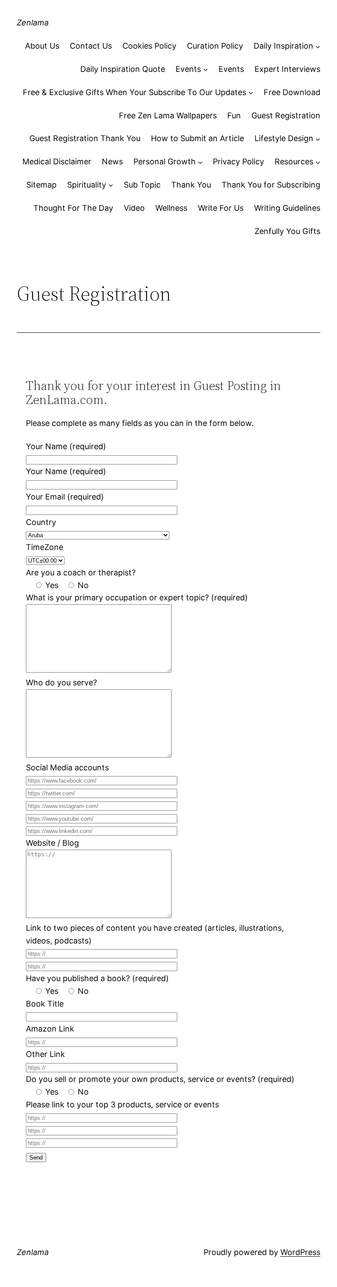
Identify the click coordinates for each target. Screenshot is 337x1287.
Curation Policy (215, 45)
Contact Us (91, 45)
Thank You (191, 184)
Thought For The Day (73, 208)
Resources (294, 161)
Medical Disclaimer (56, 161)
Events (188, 69)
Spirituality (86, 184)
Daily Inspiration (283, 45)
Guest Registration (285, 115)
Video (134, 208)
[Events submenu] (205, 69)
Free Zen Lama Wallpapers (168, 115)
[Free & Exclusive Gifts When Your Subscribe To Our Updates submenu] (250, 92)
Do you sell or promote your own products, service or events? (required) (160, 1079)
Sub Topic (142, 184)
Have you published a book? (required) (97, 978)
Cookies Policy (149, 45)
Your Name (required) (66, 446)
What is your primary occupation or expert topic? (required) (137, 597)
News (112, 161)
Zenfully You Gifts (287, 231)
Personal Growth (164, 161)
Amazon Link (50, 1028)
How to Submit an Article (197, 138)
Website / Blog (52, 842)
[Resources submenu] (317, 162)
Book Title (45, 1003)
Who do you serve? (61, 682)
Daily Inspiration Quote (122, 69)
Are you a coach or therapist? (81, 572)
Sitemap (41, 184)
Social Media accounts (67, 767)
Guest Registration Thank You (84, 138)
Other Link (45, 1054)
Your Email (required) (65, 496)
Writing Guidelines (287, 208)
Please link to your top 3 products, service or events (122, 1104)
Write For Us (221, 208)
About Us (42, 45)
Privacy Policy (238, 161)
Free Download (292, 92)
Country (41, 522)
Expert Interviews (287, 69)
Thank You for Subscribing (271, 184)
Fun (234, 115)
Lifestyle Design (284, 138)
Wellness (171, 208)
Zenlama (33, 22)
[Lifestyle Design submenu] (317, 138)
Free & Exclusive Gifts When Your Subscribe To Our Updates (134, 92)
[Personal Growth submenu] (200, 162)
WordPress (300, 1252)
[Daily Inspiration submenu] (317, 46)
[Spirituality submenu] (110, 185)
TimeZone (44, 547)
